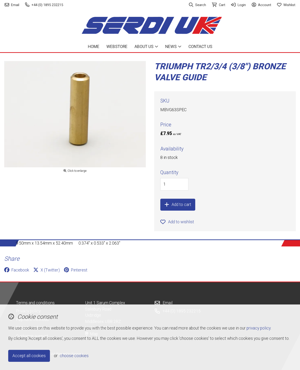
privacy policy (258, 328)
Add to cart (181, 204)
